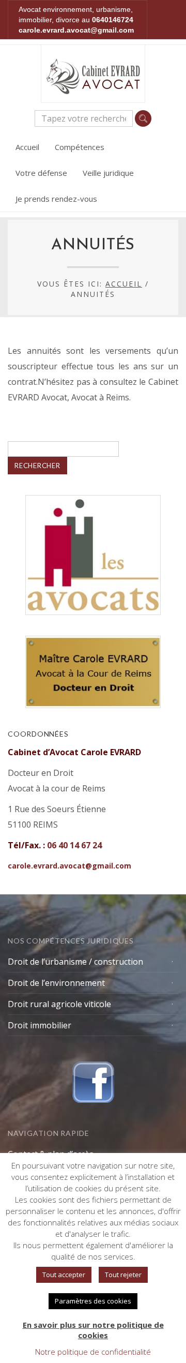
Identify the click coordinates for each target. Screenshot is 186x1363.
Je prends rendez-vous (56, 198)
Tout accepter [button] (63, 1274)
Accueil (27, 147)
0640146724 (112, 20)
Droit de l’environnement (56, 982)
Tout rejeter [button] (123, 1274)
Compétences (79, 147)
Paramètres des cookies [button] (93, 1301)
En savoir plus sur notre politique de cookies (93, 1330)
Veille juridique (108, 173)
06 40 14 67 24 (74, 845)
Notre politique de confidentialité (93, 1351)
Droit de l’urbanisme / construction (75, 961)
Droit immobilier (39, 1025)
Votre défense (41, 173)
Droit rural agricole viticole (59, 1004)
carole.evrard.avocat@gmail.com (76, 30)
